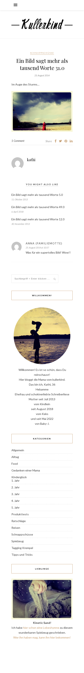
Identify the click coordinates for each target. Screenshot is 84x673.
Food (14, 463)
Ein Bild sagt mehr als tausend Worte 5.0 (37, 194)
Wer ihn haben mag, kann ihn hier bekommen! (42, 637)
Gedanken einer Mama (25, 470)
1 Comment (17, 140)
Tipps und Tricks (22, 554)
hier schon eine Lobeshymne (41, 627)
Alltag (15, 457)
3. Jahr (15, 494)
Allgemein (17, 450)
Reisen (15, 527)
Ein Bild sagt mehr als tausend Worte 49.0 (37, 207)
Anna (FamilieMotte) (44, 243)
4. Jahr (15, 500)
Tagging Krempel (22, 548)
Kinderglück (19, 477)
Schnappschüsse (42, 53)
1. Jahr (15, 480)
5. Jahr (15, 507)
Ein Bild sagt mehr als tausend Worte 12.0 (37, 219)
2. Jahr (15, 487)
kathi (31, 159)
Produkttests (20, 514)
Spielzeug (17, 541)
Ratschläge (18, 521)
